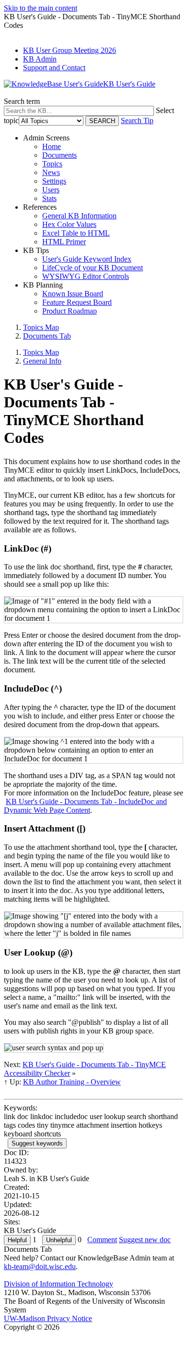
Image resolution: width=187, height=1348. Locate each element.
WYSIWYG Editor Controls (85, 276)
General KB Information (79, 216)
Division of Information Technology (58, 1284)
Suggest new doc (145, 1239)
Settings (54, 181)
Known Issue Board (72, 294)
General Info (42, 361)
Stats (49, 198)
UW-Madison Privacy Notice (48, 1318)
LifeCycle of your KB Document (92, 268)
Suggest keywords (37, 1143)
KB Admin (40, 59)
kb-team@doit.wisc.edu (40, 1266)
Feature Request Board (77, 302)
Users (50, 190)
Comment (102, 1239)
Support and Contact (54, 67)
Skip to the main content (40, 8)
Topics (52, 164)
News (51, 172)
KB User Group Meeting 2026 (69, 50)
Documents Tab (47, 336)
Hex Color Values (69, 224)
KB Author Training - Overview (72, 1082)
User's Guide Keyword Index (86, 259)
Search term (22, 101)
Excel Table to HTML (76, 233)
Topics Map (41, 327)
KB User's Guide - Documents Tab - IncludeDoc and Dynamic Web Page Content (85, 805)
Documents (59, 155)
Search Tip (137, 120)
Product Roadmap (69, 311)
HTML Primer (64, 242)
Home (51, 146)
